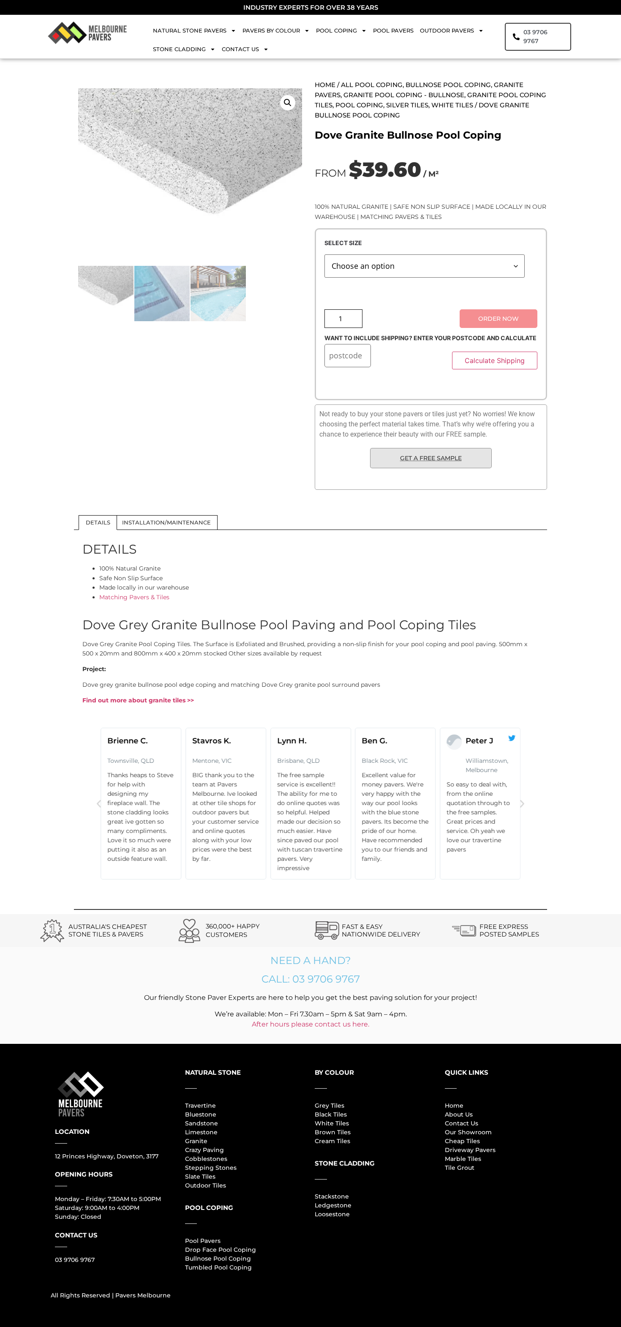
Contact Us (461, 1123)
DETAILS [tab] (98, 522)
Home (325, 85)
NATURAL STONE (213, 1072)
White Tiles (332, 1123)
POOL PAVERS (393, 30)
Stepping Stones (211, 1167)
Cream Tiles (332, 1141)
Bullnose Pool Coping (218, 1258)
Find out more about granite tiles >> (138, 700)
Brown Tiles (333, 1132)
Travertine (200, 1105)
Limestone (201, 1132)
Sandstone (201, 1123)
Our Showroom (468, 1132)
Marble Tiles (463, 1159)
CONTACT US (240, 49)
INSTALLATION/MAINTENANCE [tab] (166, 522)
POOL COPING (336, 30)
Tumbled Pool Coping (218, 1267)
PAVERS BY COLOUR (271, 30)
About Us (459, 1114)
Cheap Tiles (462, 1141)
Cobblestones (206, 1159)
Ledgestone (333, 1205)
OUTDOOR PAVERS (447, 30)
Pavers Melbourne (143, 1295)
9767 (87, 1260)
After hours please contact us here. (310, 1024)
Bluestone (200, 1114)
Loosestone (332, 1214)
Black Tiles (331, 1114)
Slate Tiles (200, 1176)
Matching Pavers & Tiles (134, 597)
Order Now (498, 318)
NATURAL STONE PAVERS (189, 30)
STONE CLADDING (179, 49)
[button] (287, 102)
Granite (196, 1141)
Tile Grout (459, 1167)
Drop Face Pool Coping (220, 1249)
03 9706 (67, 1260)
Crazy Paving (204, 1150)
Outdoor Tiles (205, 1185)
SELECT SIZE (343, 243)
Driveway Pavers (470, 1150)
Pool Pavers (203, 1241)
